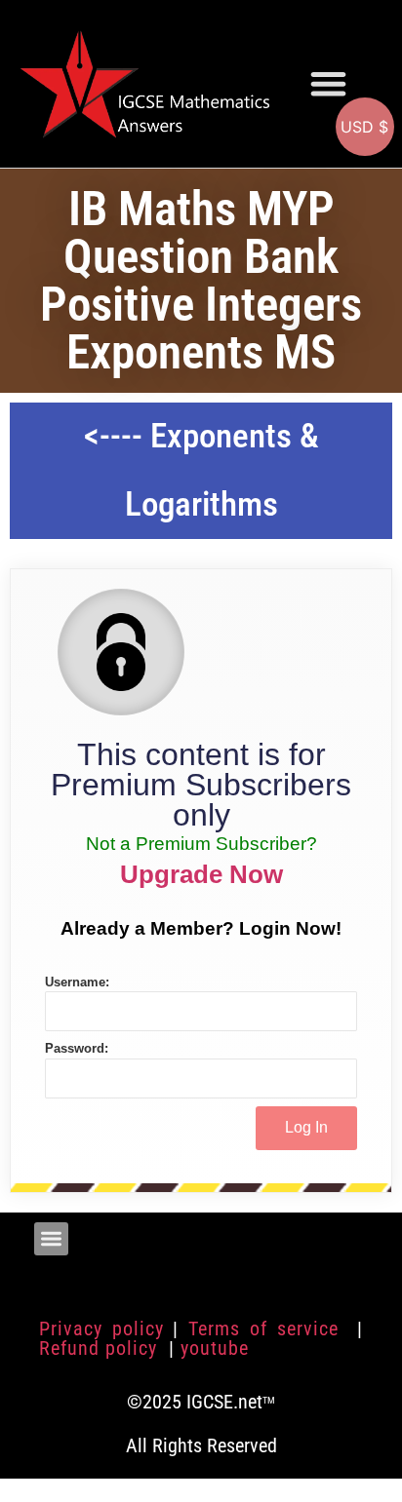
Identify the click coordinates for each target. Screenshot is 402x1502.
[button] (328, 83)
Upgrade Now (201, 874)
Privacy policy (101, 1328)
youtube (215, 1348)
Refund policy (101, 1348)
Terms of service (267, 1328)
